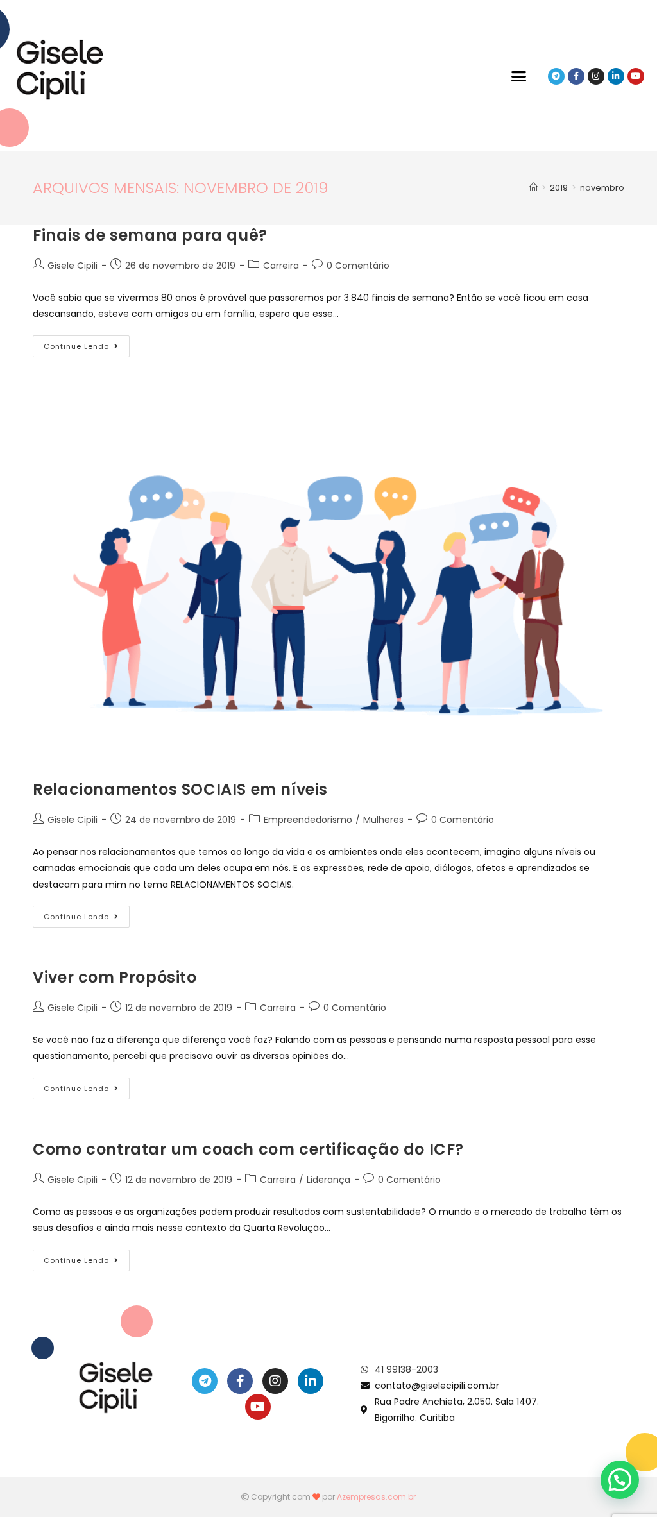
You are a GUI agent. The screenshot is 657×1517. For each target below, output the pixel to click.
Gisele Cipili (72, 265)
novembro (602, 188)
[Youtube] (635, 76)
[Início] (533, 188)
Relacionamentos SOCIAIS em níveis (180, 789)
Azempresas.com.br (376, 1496)
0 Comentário (358, 265)
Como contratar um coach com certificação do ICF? (248, 1149)
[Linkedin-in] (616, 76)
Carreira (281, 265)
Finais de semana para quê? (150, 235)
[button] (519, 76)
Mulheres (383, 819)
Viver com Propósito (114, 977)
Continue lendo (87, 343)
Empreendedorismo (308, 819)
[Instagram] (596, 76)
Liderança (328, 1179)
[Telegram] (556, 76)
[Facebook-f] (576, 76)
